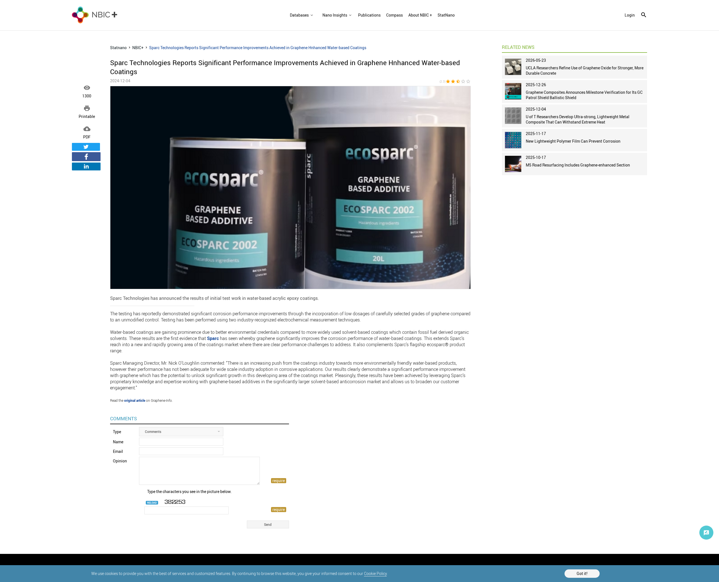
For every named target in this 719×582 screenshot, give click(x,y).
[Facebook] (86, 156)
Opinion (120, 461)
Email (118, 451)
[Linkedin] (86, 166)
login (630, 15)
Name (118, 441)
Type (117, 431)
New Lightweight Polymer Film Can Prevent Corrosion (573, 141)
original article (134, 400)
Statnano (118, 47)
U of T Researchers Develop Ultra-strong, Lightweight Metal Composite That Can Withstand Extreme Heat (577, 119)
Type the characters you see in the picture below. (189, 491)
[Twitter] (86, 147)
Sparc (213, 338)
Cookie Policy (375, 573)
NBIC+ (138, 47)
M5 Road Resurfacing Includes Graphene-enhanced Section (578, 165)
